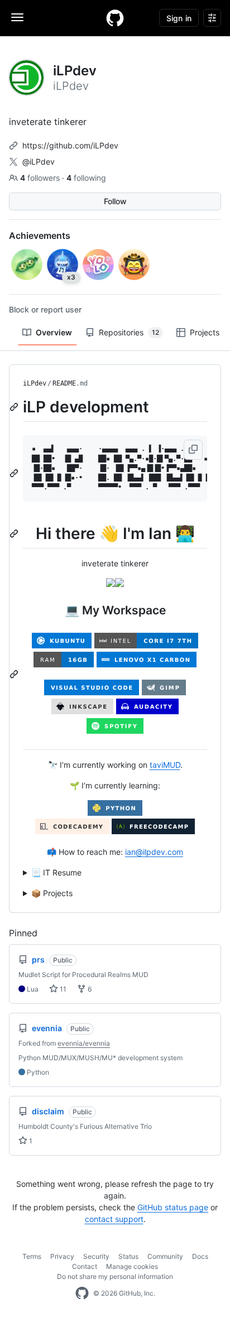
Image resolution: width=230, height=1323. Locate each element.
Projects (204, 332)
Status (128, 1256)
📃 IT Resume (56, 872)
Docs (200, 1256)
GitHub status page (172, 1207)
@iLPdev (38, 161)
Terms (31, 1256)
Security (96, 1256)
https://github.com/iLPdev (70, 145)
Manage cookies (132, 1266)
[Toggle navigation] (17, 17)
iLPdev (34, 383)
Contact (84, 1266)
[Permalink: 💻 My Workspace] (15, 674)
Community (165, 1256)
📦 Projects (52, 893)
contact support (114, 1219)
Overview (54, 332)
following (86, 177)
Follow (115, 201)
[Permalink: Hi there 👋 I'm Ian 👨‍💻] (15, 533)
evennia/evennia (84, 1043)
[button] (193, 450)
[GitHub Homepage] (82, 1293)
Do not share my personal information (115, 1276)
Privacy (62, 1256)
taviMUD (165, 764)
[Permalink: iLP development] (15, 407)
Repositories (129, 332)
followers (41, 177)
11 (62, 989)
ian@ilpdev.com (154, 852)
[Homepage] (115, 18)
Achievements (39, 235)
